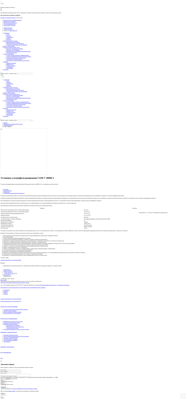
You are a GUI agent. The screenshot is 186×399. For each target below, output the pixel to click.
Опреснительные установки (10, 339)
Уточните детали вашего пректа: (9, 376)
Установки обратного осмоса (10, 335)
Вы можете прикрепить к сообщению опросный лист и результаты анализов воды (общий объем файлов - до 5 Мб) (29, 377)
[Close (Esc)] (1, 395)
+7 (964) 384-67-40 (12, 30)
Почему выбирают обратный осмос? (12, 312)
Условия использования (63, 285)
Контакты (5, 69)
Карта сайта (3, 280)
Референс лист (10, 64)
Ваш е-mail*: (4, 373)
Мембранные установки (9, 21)
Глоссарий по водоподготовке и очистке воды (17, 60)
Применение (6, 192)
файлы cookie (12, 391)
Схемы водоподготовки (12, 328)
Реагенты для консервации (13, 50)
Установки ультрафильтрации (10, 337)
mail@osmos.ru (7, 275)
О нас (7, 34)
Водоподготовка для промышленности (9, 318)
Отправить (3, 387)
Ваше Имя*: (4, 370)
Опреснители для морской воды (7, 346)
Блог (2, 358)
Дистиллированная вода (9, 24)
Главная (5, 122)
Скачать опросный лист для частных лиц (11, 301)
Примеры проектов (11, 63)
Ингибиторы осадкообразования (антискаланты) (18, 51)
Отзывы (8, 38)
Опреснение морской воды (10, 22)
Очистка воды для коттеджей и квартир (9, 306)
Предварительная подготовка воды (15, 43)
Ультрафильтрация (8, 125)
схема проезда (6, 269)
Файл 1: (2, 378)
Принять (3, 393)
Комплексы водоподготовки (10, 41)
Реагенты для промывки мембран (14, 48)
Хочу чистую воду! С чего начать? (12, 313)
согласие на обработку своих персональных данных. (24, 388)
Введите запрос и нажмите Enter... (9, 73)
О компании (6, 33)
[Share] (2, 395)
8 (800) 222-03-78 (7, 28)
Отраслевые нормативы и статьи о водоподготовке (16, 329)
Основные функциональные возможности (13, 193)
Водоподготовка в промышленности (12, 20)
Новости (8, 35)
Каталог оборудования (9, 46)
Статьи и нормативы (8, 54)
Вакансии (8, 39)
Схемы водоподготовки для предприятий (16, 44)
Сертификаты (9, 37)
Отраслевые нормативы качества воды (16, 58)
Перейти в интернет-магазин (8, 17)
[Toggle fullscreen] (4, 395)
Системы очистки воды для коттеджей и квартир (15, 309)
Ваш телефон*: (4, 371)
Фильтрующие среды (11, 52)
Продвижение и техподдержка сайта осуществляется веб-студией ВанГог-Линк (23, 287)
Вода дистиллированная (6, 352)
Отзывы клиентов (10, 65)
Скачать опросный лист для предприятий (11, 260)
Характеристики (7, 190)
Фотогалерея (9, 68)
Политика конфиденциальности (48, 285)
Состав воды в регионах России (14, 59)
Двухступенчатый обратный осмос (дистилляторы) (16, 336)
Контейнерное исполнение (13, 42)
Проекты (5, 61)
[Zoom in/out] (5, 395)
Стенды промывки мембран (10, 340)
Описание (6, 189)
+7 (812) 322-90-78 (8, 29)
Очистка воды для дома (9, 25)
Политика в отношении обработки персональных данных (15, 282)
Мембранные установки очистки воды (13, 124)
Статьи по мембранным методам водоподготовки (18, 56)
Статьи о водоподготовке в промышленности (17, 55)
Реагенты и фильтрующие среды (11, 47)
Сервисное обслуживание (9, 310)
